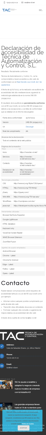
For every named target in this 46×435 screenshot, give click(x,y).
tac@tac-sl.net (29, 2)
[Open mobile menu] (41, 10)
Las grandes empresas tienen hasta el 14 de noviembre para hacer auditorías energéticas (28, 407)
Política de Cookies (28, 424)
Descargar (30, 127)
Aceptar (23, 428)
